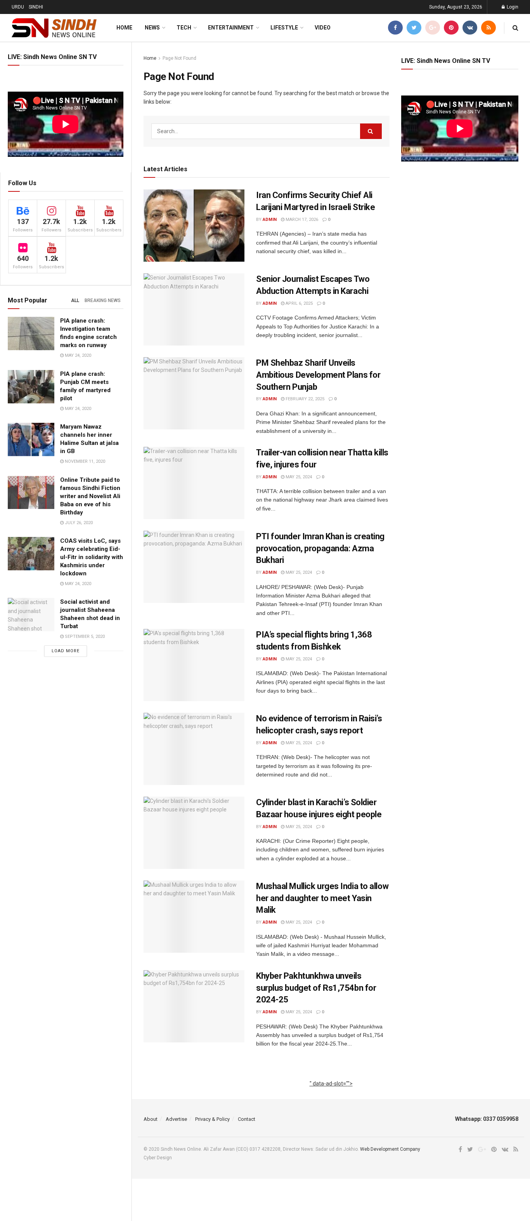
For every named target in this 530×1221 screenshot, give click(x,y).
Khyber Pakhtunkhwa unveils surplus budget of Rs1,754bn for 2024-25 (316, 988)
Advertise (176, 1119)
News (152, 27)
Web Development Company (390, 1149)
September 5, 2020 (84, 636)
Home (124, 27)
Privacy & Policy (212, 1119)
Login (512, 7)
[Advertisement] (331, 1092)
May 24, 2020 (77, 355)
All (75, 300)
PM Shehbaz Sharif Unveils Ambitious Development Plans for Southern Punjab (318, 375)
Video (323, 27)
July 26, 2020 (78, 522)
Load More (66, 650)
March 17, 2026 (301, 219)
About (151, 1119)
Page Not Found (179, 58)
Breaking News (103, 300)
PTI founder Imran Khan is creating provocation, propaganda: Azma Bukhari (320, 548)
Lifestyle (284, 27)
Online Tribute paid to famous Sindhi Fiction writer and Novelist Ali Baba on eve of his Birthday (90, 496)
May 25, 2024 (298, 476)
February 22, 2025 (304, 398)
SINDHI (36, 7)
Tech (184, 27)
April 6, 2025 (298, 303)
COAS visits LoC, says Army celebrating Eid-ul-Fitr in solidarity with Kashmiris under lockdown (91, 557)
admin (270, 219)
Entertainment (231, 27)
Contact (246, 1119)
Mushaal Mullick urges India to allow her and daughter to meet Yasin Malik (322, 898)
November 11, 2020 (84, 461)
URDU (18, 7)
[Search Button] (371, 131)
